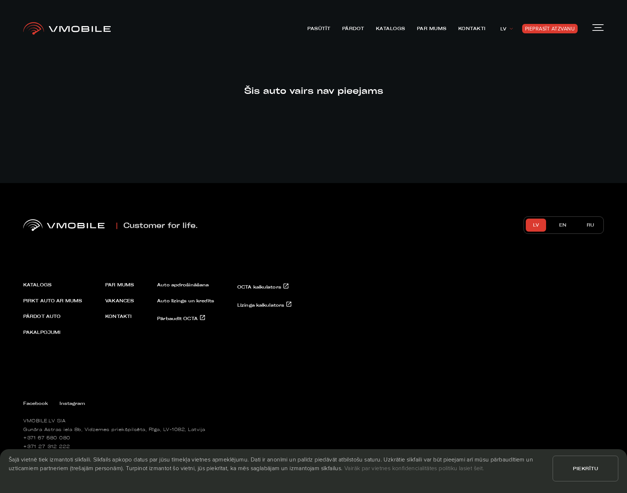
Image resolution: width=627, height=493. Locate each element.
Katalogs (390, 28)
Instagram (72, 403)
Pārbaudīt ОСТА (178, 318)
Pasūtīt (319, 28)
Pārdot (353, 28)
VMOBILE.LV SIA (44, 420)
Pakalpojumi (42, 332)
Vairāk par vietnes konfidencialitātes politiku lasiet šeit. (414, 468)
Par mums (432, 28)
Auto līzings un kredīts (185, 300)
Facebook (35, 403)
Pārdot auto (42, 316)
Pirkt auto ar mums (52, 300)
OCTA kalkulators (260, 287)
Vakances (119, 300)
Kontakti (472, 28)
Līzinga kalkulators (261, 305)
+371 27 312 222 (46, 446)
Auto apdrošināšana (183, 284)
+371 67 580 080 (46, 437)
